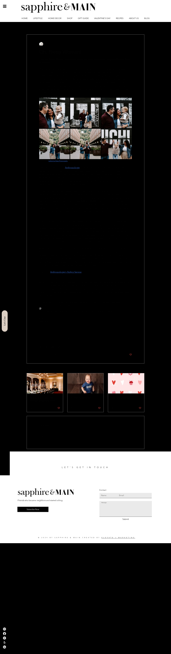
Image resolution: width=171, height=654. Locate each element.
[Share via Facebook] (40, 347)
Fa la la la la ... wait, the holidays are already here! (42, 399)
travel (43, 338)
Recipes (85, 27)
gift (69, 338)
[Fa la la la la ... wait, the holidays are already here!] (45, 383)
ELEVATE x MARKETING (118, 537)
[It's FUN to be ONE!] (85, 383)
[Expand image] (54, 113)
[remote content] (85, 308)
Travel (95, 27)
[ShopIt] (4, 642)
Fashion (74, 27)
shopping (78, 338)
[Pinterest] (4, 638)
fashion (52, 338)
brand (61, 338)
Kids (112, 27)
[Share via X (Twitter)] (46, 347)
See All (141, 368)
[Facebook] (4, 633)
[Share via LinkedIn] (52, 347)
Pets (120, 27)
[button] (4, 6)
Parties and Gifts (59, 27)
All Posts (30, 27)
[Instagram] (4, 629)
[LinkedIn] (4, 647)
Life (104, 27)
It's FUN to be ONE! (80, 397)
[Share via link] (59, 347)
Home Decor (43, 27)
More (129, 27)
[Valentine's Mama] (126, 383)
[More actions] (130, 44)
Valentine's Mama (120, 397)
